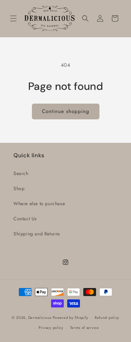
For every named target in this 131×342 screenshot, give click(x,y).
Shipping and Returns (36, 233)
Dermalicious (39, 317)
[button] (13, 18)
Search (21, 173)
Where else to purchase (39, 203)
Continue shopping (65, 111)
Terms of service (84, 327)
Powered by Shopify (70, 317)
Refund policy (107, 317)
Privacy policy (51, 327)
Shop (19, 188)
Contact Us (25, 218)
